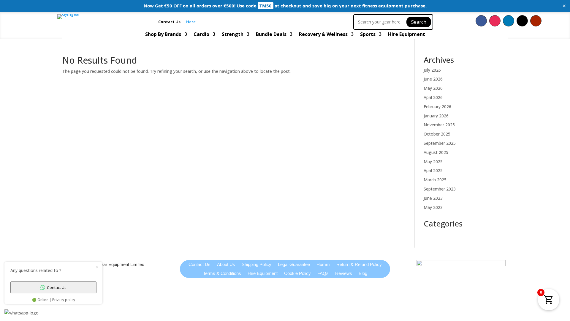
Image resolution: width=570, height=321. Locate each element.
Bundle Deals (271, 34)
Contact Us (170, 21)
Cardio (201, 34)
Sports (368, 34)
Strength (232, 34)
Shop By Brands (163, 34)
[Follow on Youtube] (536, 20)
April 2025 (433, 170)
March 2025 (435, 179)
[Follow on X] (522, 20)
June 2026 (433, 79)
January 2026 (436, 116)
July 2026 (432, 70)
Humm (323, 264)
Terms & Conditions (222, 273)
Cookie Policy (297, 273)
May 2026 (433, 88)
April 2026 (433, 97)
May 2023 (433, 207)
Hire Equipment (406, 34)
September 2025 (440, 143)
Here (191, 21)
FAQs (323, 273)
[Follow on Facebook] (481, 20)
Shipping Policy (256, 264)
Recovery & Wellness (323, 34)
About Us (226, 264)
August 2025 (436, 152)
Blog (363, 273)
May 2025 (433, 161)
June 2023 (433, 198)
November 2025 (439, 125)
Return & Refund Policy (359, 264)
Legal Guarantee (294, 264)
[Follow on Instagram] (495, 20)
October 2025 (437, 134)
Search (418, 22)
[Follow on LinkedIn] (508, 20)
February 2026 (437, 106)
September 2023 (440, 189)
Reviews (343, 273)
